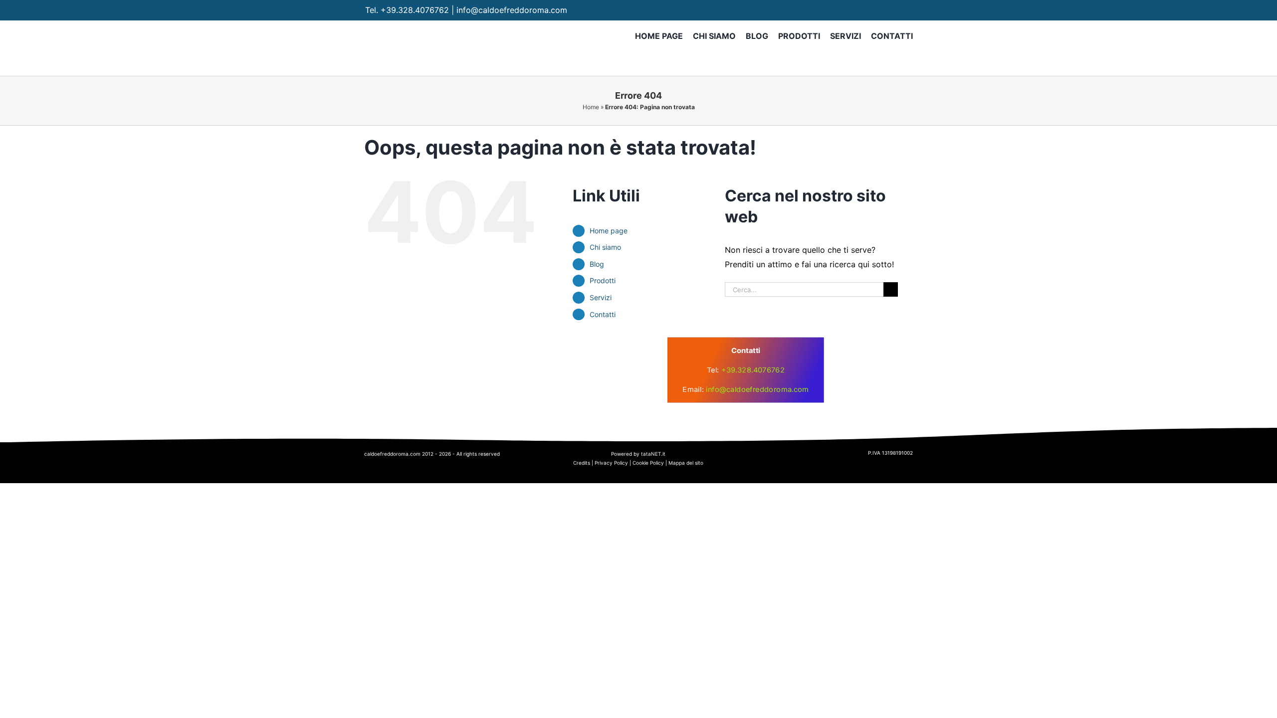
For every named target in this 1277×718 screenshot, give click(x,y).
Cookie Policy (648, 463)
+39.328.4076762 (415, 10)
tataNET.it (653, 454)
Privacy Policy (611, 463)
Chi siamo (605, 247)
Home (591, 107)
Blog (597, 264)
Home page (609, 230)
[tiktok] (907, 10)
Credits (581, 463)
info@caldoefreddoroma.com (511, 10)
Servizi (601, 297)
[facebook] (868, 10)
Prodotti (603, 280)
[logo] (543, 354)
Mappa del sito (685, 463)
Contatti (603, 314)
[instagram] (887, 10)
